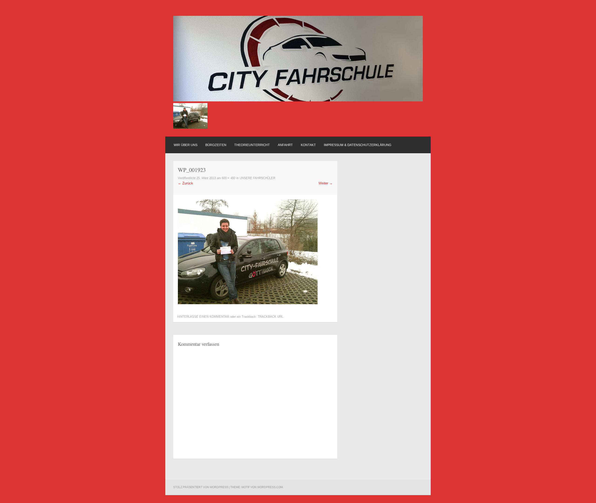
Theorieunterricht (252, 145)
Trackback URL (270, 316)
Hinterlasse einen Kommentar (203, 316)
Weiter (325, 183)
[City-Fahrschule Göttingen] (298, 100)
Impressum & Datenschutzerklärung (357, 145)
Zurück (185, 183)
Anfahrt (285, 145)
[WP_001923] (248, 303)
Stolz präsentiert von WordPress (200, 487)
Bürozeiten (215, 145)
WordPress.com (270, 487)
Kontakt (308, 145)
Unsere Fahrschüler (257, 178)
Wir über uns (185, 145)
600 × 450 (228, 178)
